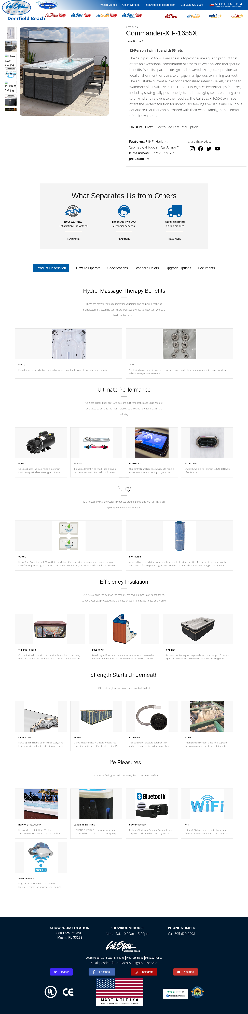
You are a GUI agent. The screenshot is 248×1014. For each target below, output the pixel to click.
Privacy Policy (153, 957)
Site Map (119, 957)
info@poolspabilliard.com (160, 4)
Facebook (105, 971)
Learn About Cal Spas (99, 957)
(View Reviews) (135, 41)
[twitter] (209, 149)
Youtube (189, 971)
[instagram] (192, 148)
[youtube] (217, 148)
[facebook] (200, 149)
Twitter (65, 971)
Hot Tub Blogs (134, 957)
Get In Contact (130, 4)
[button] (171, 15)
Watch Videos (108, 4)
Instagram (147, 971)
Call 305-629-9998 (192, 4)
